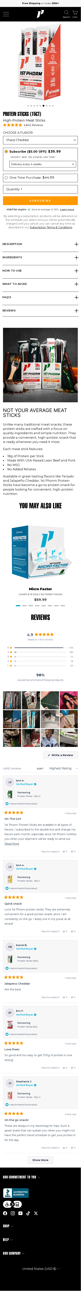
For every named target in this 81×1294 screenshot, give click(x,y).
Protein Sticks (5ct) (27, 1026)
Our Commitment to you (19, 1177)
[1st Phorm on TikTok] (28, 1213)
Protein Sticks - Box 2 (28, 796)
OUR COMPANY (12, 1253)
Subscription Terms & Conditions (51, 227)
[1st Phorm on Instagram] (13, 1213)
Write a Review (64, 756)
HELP (6, 1240)
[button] (28, 105)
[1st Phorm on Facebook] (5, 1213)
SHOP (6, 1226)
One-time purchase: (31, 177)
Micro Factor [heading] (40, 589)
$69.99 (40, 600)
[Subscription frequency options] (40, 164)
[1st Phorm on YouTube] (20, 1213)
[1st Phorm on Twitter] (36, 1213)
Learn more (67, 209)
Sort (40, 768)
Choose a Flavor (18, 132)
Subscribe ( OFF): (35, 151)
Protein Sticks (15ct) (27, 960)
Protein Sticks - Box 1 (28, 880)
